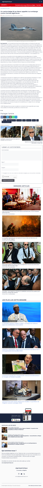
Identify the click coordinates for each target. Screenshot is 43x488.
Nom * (3, 162)
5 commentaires (11, 213)
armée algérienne (11, 120)
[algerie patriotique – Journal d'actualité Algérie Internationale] (7, 1)
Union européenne (6, 121)
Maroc (33, 120)
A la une (7, 8)
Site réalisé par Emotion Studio (34, 485)
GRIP (24, 120)
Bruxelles (19, 120)
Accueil (2, 8)
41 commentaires (11, 240)
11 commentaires (11, 267)
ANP (5, 120)
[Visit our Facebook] (19, 474)
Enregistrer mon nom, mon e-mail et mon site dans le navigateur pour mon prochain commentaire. (22, 173)
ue (37, 120)
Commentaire (5, 150)
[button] (40, 1)
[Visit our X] (24, 474)
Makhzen (29, 120)
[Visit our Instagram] (21, 474)
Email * (3, 167)
